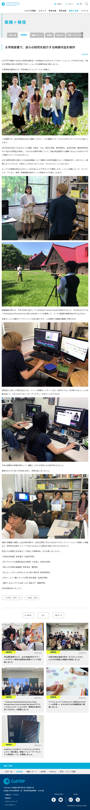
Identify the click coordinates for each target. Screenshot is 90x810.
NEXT (57, 615)
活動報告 (23, 35)
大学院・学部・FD (13, 597)
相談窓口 (8, 798)
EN (81, 4)
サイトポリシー (10, 805)
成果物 (49, 35)
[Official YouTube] (60, 799)
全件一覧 (12, 35)
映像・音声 (32, 597)
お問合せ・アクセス (12, 795)
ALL (43, 615)
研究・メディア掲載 (76, 35)
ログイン (70, 4)
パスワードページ (11, 801)
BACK (29, 615)
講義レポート (37, 35)
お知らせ (60, 35)
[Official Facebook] (53, 799)
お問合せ (59, 4)
